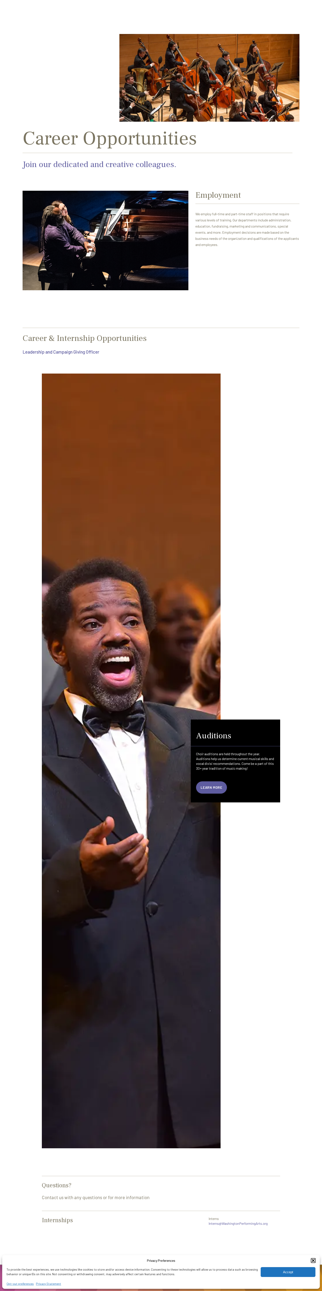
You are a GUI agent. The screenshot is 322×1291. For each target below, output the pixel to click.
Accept (288, 1272)
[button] (313, 1260)
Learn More (211, 787)
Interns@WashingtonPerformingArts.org (238, 1223)
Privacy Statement (48, 1284)
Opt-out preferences (20, 1284)
